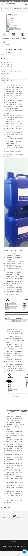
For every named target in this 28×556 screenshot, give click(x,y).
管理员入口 (19, 546)
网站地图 (23, 546)
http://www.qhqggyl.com (5, 507)
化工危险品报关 (16, 8)
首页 (6, 8)
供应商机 (10, 8)
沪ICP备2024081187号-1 (18, 543)
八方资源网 (10, 546)
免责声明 (14, 546)
